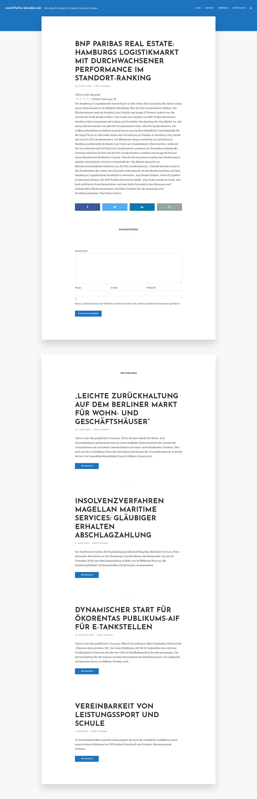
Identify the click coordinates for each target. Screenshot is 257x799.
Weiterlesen (87, 466)
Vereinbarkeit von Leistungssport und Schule (117, 715)
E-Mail (114, 288)
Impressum (223, 8)
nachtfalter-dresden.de (23, 8)
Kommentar (81, 251)
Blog (198, 8)
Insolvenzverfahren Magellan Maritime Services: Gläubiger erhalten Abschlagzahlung (119, 518)
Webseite (151, 288)
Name (78, 288)
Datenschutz (239, 8)
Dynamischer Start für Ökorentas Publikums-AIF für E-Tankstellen (127, 619)
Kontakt (209, 8)
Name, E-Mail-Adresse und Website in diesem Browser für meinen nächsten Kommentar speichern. (127, 304)
